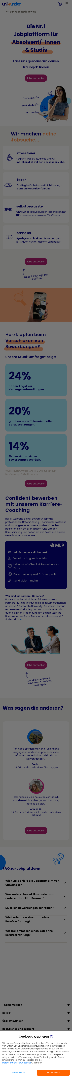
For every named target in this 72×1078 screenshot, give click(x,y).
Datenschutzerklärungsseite (16, 1062)
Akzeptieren (53, 1072)
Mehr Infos (18, 1072)
